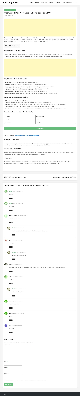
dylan (10, 191)
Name (6, 361)
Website (6, 373)
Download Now (40, 128)
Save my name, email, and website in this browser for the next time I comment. (25, 380)
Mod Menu (51, 2)
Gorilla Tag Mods (10, 2)
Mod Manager (69, 2)
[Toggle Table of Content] (17, 46)
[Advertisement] (40, 27)
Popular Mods (44, 2)
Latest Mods (36, 2)
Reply (11, 198)
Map (64, 2)
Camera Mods (58, 2)
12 (12, 15)
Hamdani (14, 227)
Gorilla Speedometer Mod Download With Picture (27, 135)
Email (6, 367)
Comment (7, 345)
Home (31, 2)
